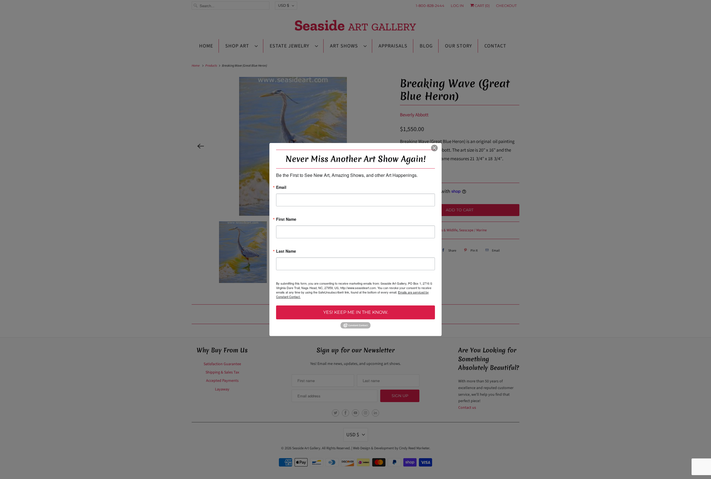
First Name (286, 219)
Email (281, 187)
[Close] (434, 148)
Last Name (286, 251)
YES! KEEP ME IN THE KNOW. (355, 312)
